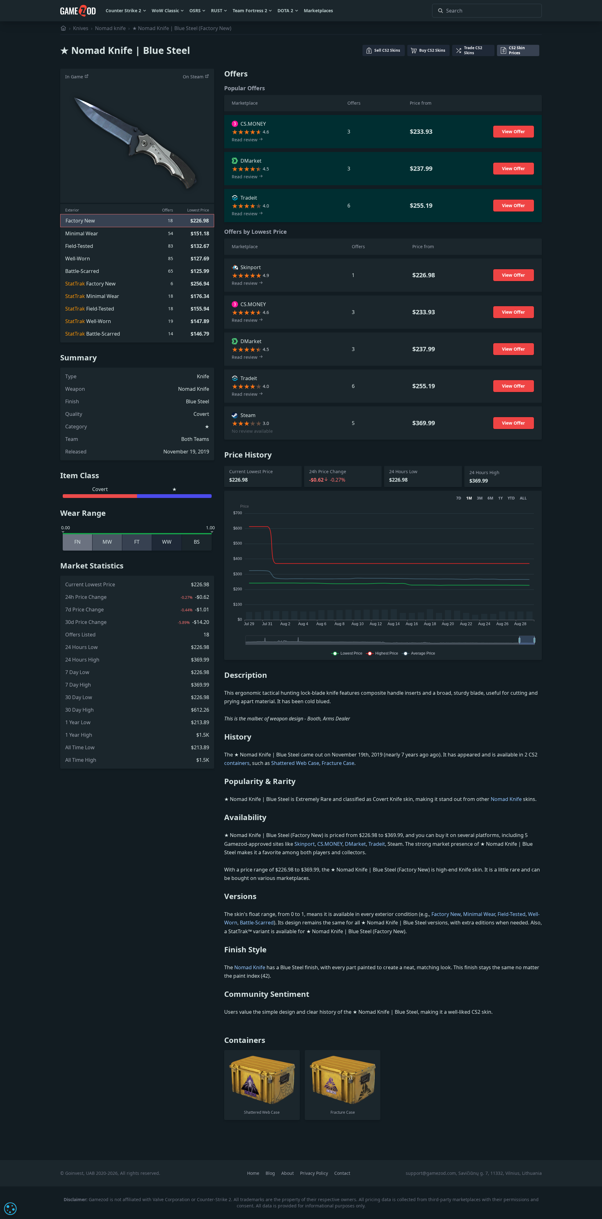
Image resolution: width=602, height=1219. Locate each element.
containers (237, 763)
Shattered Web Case (295, 763)
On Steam (194, 77)
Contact (342, 1173)
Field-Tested (511, 914)
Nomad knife (110, 28)
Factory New (446, 914)
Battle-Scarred (257, 922)
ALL (523, 498)
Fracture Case (338, 763)
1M (469, 498)
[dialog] (10, 1208)
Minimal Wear (479, 914)
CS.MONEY (329, 843)
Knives (80, 28)
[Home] (63, 28)
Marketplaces (318, 10)
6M (490, 498)
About (288, 1173)
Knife (203, 376)
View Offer (513, 131)
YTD (511, 498)
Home (254, 1173)
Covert (201, 414)
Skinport (304, 843)
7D (458, 498)
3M (480, 498)
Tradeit (376, 843)
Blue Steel (197, 401)
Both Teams (195, 439)
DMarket (355, 843)
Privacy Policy (314, 1173)
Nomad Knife (193, 388)
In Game (74, 77)
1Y (500, 498)
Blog (271, 1173)
